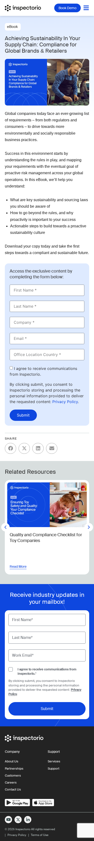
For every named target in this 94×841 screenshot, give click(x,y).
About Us (11, 761)
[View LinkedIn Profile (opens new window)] (27, 819)
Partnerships (14, 768)
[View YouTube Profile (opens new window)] (8, 819)
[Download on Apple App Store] (43, 802)
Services (54, 761)
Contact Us (13, 789)
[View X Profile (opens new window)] (18, 819)
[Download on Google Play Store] (17, 802)
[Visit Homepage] (25, 8)
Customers (13, 775)
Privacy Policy (65, 401)
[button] (10, 448)
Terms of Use (39, 835)
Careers (11, 782)
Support (53, 768)
